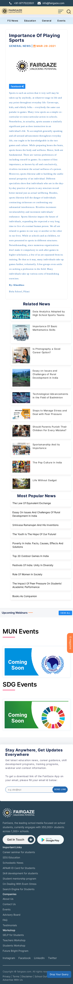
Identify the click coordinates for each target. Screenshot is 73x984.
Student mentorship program (19, 878)
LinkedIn (39, 958)
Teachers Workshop (14, 940)
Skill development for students (20, 873)
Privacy (6, 976)
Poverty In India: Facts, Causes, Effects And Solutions (37, 545)
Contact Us (9, 904)
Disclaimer (27, 976)
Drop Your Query (59, 974)
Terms (16, 976)
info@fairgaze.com (53, 3)
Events (61, 20)
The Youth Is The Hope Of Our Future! (34, 534)
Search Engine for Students (18, 889)
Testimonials (10, 925)
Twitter (52, 958)
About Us (8, 898)
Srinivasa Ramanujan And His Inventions (35, 524)
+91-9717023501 (24, 3)
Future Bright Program (15, 950)
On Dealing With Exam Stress (19, 883)
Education (30, 20)
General (46, 20)
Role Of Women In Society (27, 574)
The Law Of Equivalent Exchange (31, 503)
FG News (12, 20)
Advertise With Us (13, 979)
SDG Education (11, 857)
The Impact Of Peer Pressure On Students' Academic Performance (37, 585)
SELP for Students (13, 934)
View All (65, 613)
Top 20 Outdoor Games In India (30, 555)
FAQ (5, 919)
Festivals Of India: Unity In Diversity (32, 565)
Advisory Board (11, 914)
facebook (16, 86)
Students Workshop (14, 945)
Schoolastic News (13, 862)
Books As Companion (24, 596)
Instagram (9, 958)
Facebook (24, 958)
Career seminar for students (19, 852)
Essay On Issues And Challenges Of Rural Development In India (36, 514)
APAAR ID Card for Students (19, 867)
